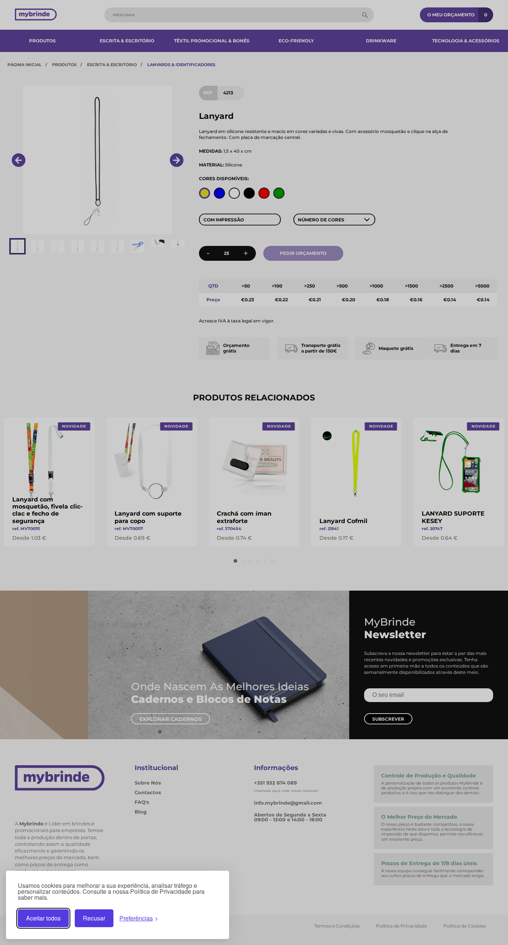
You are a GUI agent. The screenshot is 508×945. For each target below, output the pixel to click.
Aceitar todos (43, 918)
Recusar (94, 918)
